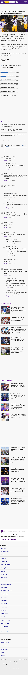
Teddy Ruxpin (7, 185)
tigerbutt (6, 173)
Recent (25, 141)
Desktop (16, 661)
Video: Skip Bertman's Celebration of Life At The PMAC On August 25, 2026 (17, 385)
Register (3, 655)
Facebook (3, 539)
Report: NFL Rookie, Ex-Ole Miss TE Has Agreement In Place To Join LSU (18, 310)
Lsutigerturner (7, 193)
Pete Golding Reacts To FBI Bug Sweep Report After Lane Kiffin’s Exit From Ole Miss (17, 350)
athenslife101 (7, 156)
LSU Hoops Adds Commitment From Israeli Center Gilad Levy (17, 469)
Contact (18, 664)
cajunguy (8, 278)
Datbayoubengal (8, 259)
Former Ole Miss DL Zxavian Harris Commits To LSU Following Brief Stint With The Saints (18, 330)
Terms (23, 664)
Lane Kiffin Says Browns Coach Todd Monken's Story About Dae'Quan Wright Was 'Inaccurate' (18, 481)
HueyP (7, 202)
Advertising (11, 664)
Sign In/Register (23, 659)
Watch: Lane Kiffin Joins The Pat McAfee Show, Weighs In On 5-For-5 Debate (18, 415)
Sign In (2, 652)
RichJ (5, 222)
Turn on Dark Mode (14, 668)
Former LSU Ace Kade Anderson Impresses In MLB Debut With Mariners (18, 339)
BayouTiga (8, 239)
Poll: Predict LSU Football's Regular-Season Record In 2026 (18, 449)
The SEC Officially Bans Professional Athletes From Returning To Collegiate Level (17, 396)
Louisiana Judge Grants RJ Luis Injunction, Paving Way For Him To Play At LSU (18, 490)
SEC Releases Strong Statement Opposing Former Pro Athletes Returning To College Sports (18, 501)
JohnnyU (8, 163)
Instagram (13, 539)
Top (22, 141)
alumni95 (8, 246)
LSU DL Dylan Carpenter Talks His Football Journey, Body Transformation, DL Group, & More (17, 406)
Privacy (5, 664)
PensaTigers (7, 232)
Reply (5, 160)
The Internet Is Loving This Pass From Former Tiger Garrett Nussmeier (18, 319)
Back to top (3, 659)
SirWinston (6, 212)
